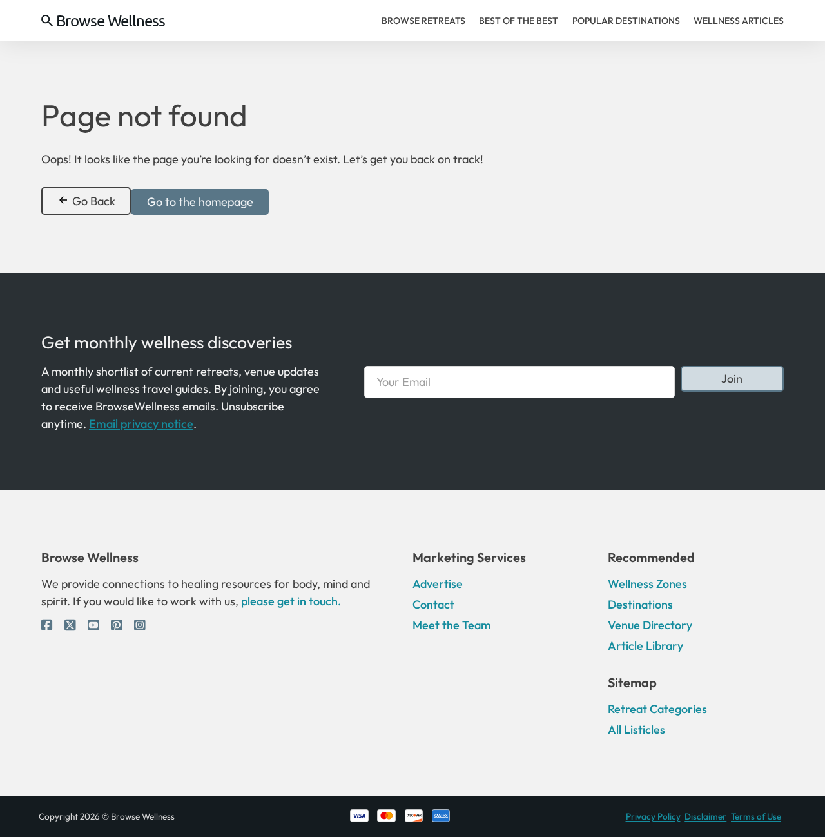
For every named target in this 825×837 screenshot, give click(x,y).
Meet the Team (451, 625)
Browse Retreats (423, 20)
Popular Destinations (626, 20)
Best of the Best (518, 20)
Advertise (437, 583)
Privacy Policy (653, 816)
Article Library (645, 645)
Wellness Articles (739, 20)
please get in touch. (289, 601)
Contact (433, 604)
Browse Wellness (110, 20)
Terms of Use (756, 816)
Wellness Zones (647, 583)
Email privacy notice (141, 423)
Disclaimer (705, 816)
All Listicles (636, 729)
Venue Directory (650, 625)
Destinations (640, 604)
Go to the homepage (200, 201)
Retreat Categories (657, 708)
